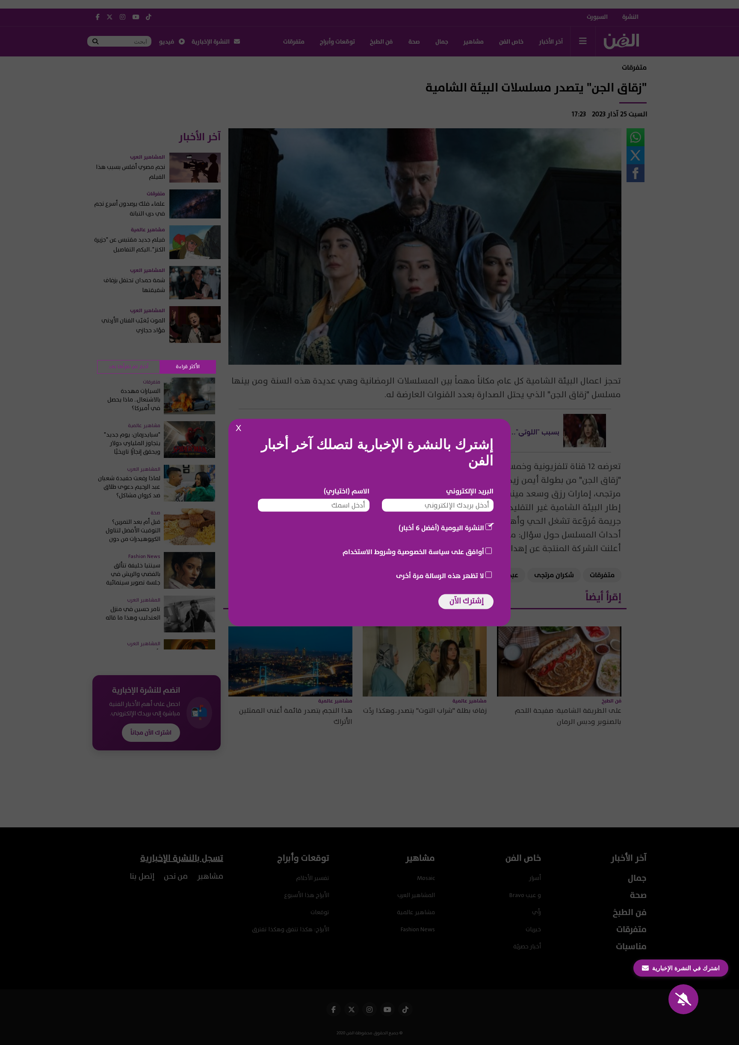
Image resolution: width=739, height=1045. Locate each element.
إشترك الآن (466, 601)
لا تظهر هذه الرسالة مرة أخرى (440, 576)
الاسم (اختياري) (347, 491)
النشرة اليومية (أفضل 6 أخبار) (441, 528)
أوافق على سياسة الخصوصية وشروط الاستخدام (413, 552)
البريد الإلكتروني (470, 491)
